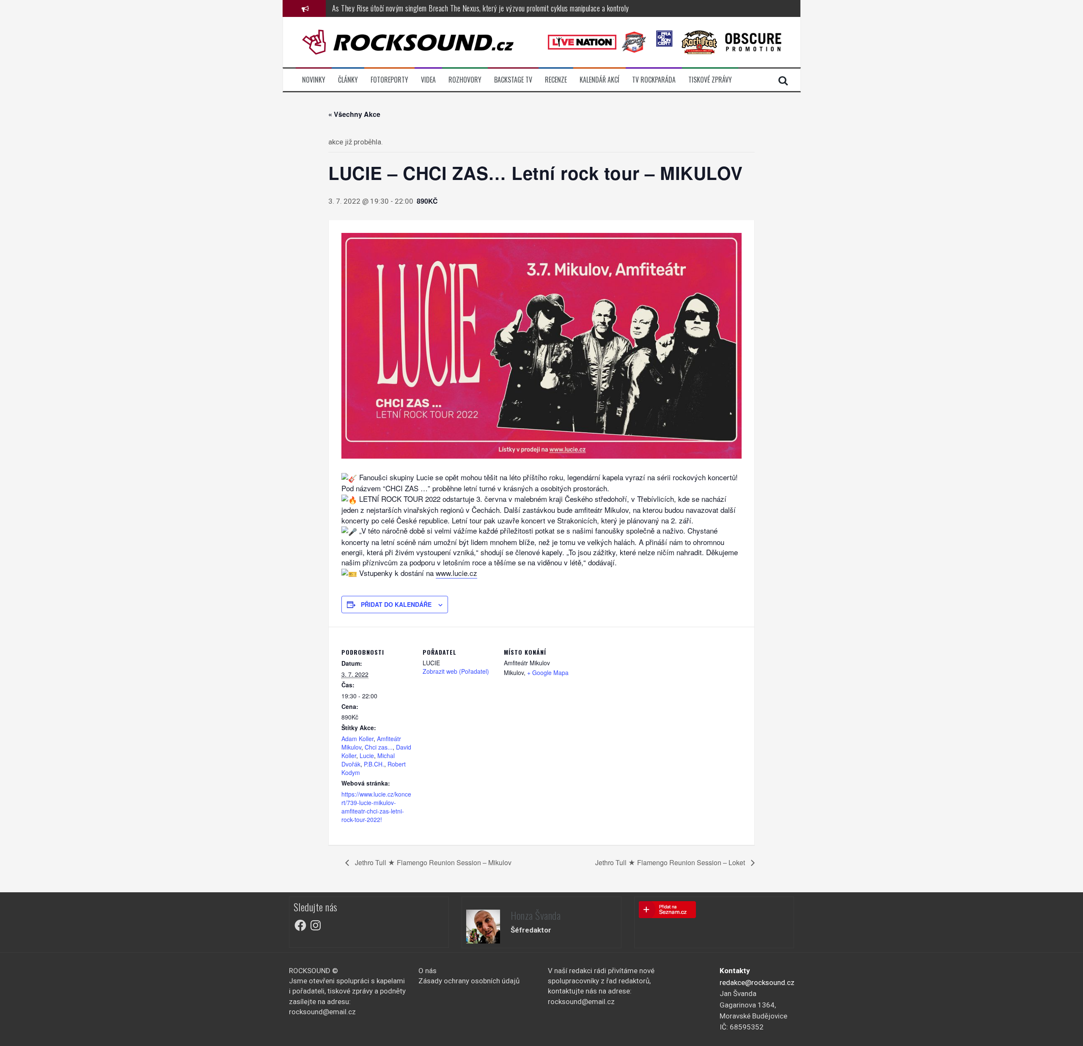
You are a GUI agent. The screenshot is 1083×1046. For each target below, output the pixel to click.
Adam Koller (357, 738)
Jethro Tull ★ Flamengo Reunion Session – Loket (671, 862)
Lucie (367, 755)
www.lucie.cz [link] (456, 572)
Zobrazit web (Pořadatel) (456, 671)
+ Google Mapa (548, 672)
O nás (427, 970)
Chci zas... (379, 747)
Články (348, 80)
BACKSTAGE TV (513, 80)
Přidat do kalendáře (396, 604)
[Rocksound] (408, 41)
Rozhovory (464, 80)
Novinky (313, 80)
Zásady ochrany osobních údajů (469, 981)
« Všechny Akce (354, 114)
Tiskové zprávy (710, 80)
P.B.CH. (374, 764)
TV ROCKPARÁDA (654, 80)
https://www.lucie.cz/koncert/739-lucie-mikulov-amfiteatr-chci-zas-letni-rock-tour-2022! (376, 807)
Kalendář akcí (599, 80)
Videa (428, 80)
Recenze (556, 80)
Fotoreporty (389, 80)
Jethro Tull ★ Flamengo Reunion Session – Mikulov (432, 862)
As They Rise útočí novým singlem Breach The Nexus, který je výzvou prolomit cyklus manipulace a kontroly (480, 8)
